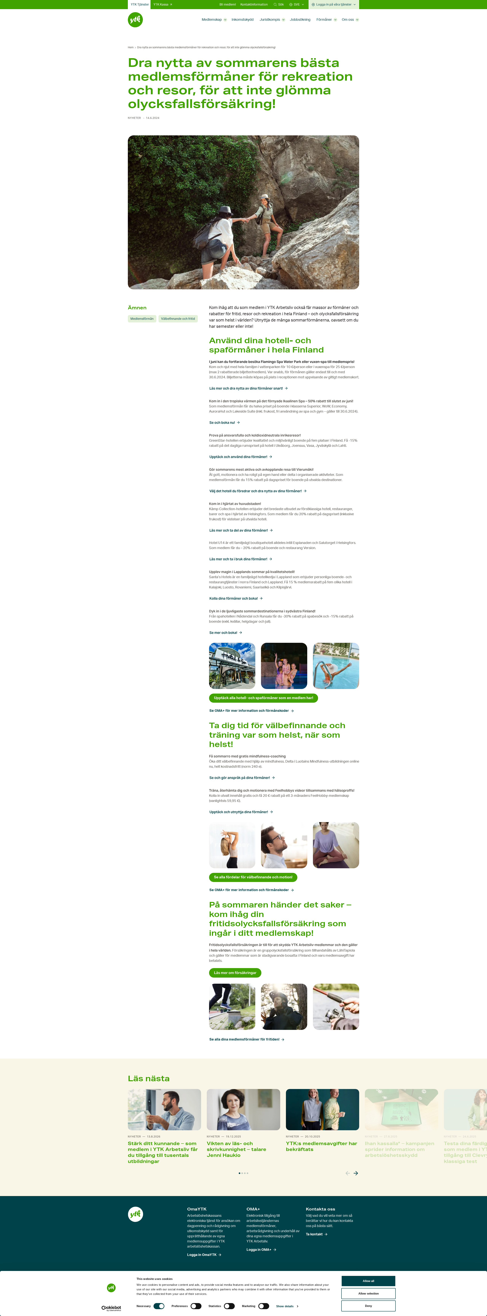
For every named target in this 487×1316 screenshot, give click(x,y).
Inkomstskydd (243, 19)
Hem (131, 47)
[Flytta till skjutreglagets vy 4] (247, 1173)
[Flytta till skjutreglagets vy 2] (242, 1173)
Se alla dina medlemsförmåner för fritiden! (244, 1039)
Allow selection (368, 1293)
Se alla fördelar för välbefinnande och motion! (253, 877)
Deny (368, 1305)
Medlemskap (212, 19)
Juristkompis (270, 19)
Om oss (348, 19)
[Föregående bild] (348, 1173)
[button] (278, 4)
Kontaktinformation (254, 4)
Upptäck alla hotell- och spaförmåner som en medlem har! (263, 698)
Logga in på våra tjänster (334, 4)
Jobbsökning (300, 19)
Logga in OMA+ (259, 1250)
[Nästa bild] (356, 1173)
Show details (285, 1306)
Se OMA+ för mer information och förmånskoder (249, 711)
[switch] (196, 1306)
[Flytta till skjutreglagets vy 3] (245, 1173)
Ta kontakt (314, 1234)
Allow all (368, 1281)
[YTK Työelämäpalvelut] (135, 19)
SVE (297, 4)
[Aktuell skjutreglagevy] (239, 1173)
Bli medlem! (228, 4)
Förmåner (324, 19)
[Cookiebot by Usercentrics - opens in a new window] (111, 1308)
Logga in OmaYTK (201, 1255)
